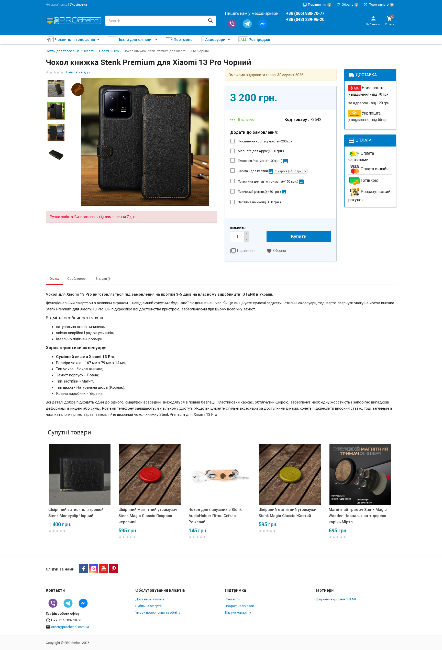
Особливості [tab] (77, 279)
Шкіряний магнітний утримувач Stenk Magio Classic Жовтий (288, 512)
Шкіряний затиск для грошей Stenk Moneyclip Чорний (76, 512)
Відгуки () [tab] (103, 279)
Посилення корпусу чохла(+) (266, 141)
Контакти (232, 599)
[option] (145, 142)
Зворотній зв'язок (239, 606)
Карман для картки (256, 171)
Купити (298, 236)
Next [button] (56, 168)
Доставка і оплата (149, 599)
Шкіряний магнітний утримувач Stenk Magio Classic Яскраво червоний (147, 515)
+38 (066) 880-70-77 (305, 13)
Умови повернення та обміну (157, 612)
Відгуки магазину (238, 612)
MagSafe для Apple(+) (261, 151)
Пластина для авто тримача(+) (271, 182)
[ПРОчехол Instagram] (93, 568)
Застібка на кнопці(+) (259, 202)
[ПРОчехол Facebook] (83, 568)
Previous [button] (47, 498)
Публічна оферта (148, 606)
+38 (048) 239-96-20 (305, 19)
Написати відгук (78, 72)
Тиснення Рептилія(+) (263, 161)
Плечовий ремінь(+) (262, 192)
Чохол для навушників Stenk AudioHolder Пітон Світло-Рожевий (215, 515)
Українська (78, 4)
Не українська (57, 4)
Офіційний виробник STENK (335, 599)
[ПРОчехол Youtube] (103, 568)
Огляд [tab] (54, 279)
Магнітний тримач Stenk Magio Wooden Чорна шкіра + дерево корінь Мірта (358, 515)
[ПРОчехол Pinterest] (113, 568)
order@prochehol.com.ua (70, 627)
